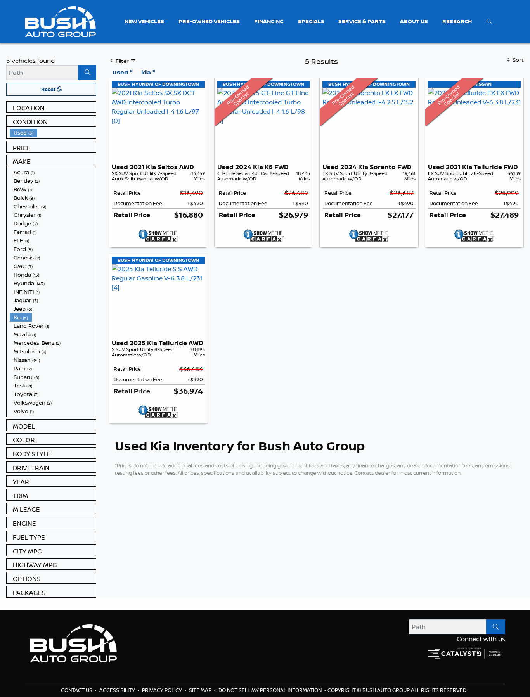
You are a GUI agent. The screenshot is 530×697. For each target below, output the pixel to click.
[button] (144, 22)
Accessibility (117, 690)
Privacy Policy (162, 690)
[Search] (87, 72)
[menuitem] (53, 132)
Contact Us (77, 690)
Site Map (201, 690)
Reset (49, 89)
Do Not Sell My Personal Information (270, 690)
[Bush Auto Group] (60, 21)
